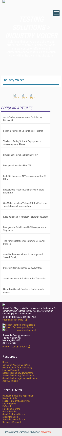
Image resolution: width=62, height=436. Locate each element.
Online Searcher (9, 411)
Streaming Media (10, 417)
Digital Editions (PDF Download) (17, 367)
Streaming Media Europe (13, 419)
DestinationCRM (10, 398)
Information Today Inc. (13, 319)
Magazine (16, 365)
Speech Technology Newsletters (17, 373)
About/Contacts (10, 380)
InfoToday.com (9, 403)
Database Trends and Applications (18, 395)
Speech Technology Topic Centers (18, 375)
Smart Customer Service (13, 414)
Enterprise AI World (11, 409)
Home (5, 362)
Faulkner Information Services (16, 401)
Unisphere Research (11, 422)
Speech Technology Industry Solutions (20, 378)
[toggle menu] (56, 13)
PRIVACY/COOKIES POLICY (14, 346)
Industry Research (10, 370)
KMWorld (6, 406)
